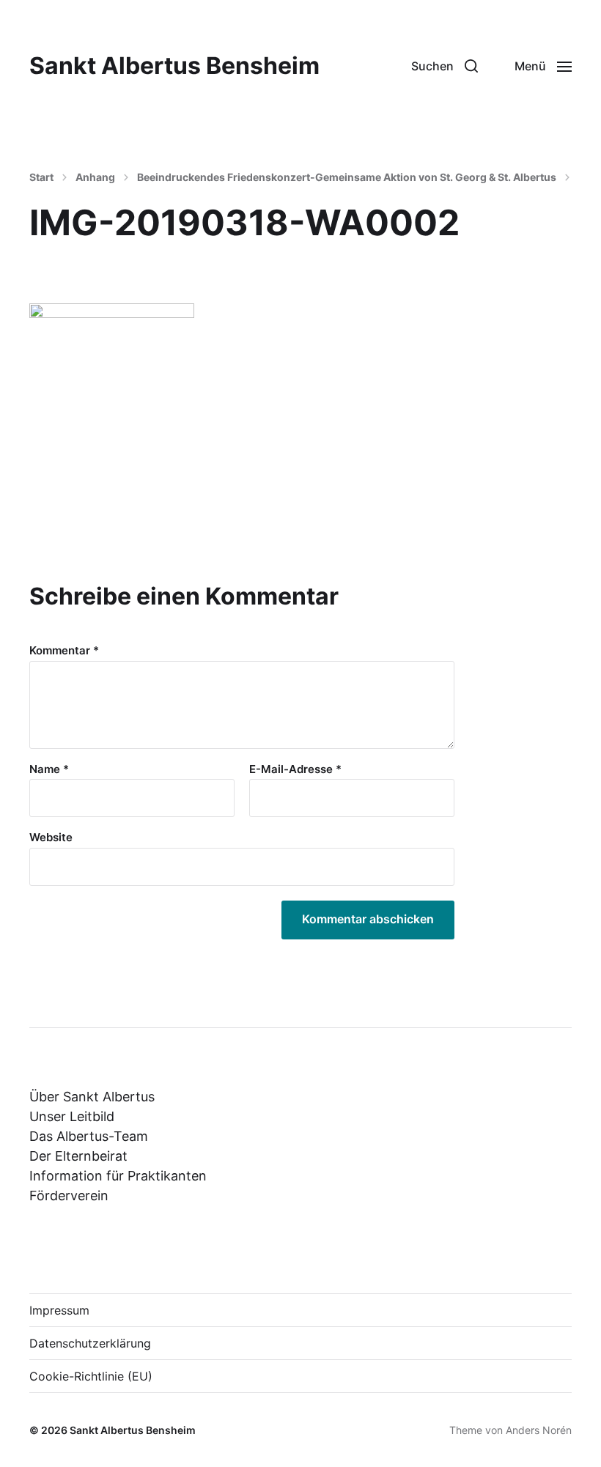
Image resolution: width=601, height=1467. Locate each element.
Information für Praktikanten (118, 1175)
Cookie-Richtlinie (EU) (90, 1376)
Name (49, 770)
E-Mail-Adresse (295, 770)
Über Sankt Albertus (92, 1096)
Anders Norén (539, 1430)
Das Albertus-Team (88, 1136)
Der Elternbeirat (78, 1156)
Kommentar (64, 651)
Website (51, 837)
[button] (444, 66)
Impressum (59, 1310)
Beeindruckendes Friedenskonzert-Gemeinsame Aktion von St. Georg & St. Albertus (346, 177)
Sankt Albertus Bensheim (174, 66)
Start (41, 177)
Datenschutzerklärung (90, 1343)
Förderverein (68, 1195)
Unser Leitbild (71, 1116)
